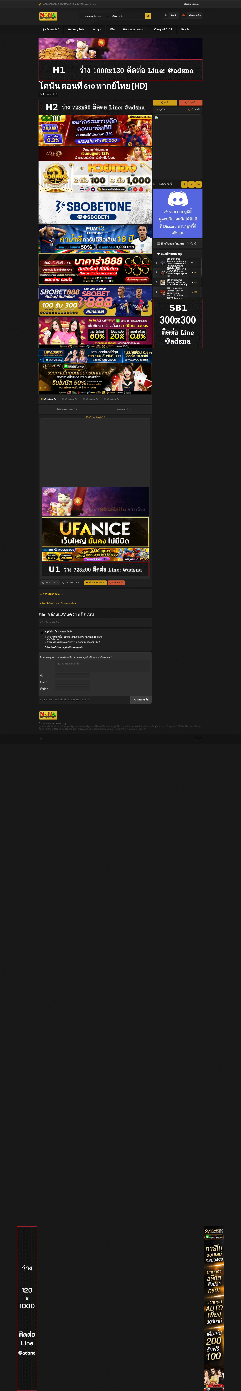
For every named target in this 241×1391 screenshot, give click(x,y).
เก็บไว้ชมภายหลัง (73, 583)
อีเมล (43, 682)
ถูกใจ (166, 103)
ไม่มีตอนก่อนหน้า (67, 409)
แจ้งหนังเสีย (117, 583)
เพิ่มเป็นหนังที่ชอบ (96, 583)
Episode (64, 594)
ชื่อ (42, 676)
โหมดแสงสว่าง (51, 583)
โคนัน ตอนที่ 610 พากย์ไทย (62, 603)
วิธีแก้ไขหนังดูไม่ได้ (95, 417)
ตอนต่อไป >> (124, 409)
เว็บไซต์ (44, 689)
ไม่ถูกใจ (192, 103)
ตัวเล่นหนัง (50, 399)
